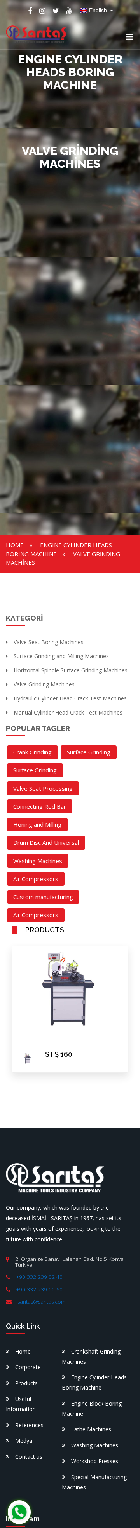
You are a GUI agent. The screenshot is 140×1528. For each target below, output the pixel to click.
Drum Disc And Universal (46, 842)
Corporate (28, 1367)
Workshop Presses (94, 1461)
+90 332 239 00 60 (39, 1289)
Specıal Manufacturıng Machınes (94, 1482)
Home (15, 545)
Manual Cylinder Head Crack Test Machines (68, 712)
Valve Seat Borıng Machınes (49, 642)
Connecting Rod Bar (39, 806)
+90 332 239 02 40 (39, 1276)
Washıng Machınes (94, 1445)
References (29, 1425)
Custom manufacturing (43, 897)
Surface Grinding (88, 752)
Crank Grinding (32, 752)
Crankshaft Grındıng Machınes (91, 1356)
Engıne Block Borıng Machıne (92, 1408)
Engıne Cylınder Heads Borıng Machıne (94, 1382)
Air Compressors (35, 879)
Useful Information (21, 1404)
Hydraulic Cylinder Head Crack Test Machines (70, 698)
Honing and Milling (37, 824)
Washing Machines (37, 861)
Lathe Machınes (91, 1429)
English (98, 10)
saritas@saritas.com (41, 1301)
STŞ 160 (58, 1054)
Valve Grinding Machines (44, 684)
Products (26, 1383)
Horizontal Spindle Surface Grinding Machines (71, 670)
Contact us (28, 1456)
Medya (23, 1440)
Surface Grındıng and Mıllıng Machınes (61, 656)
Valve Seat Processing (43, 788)
